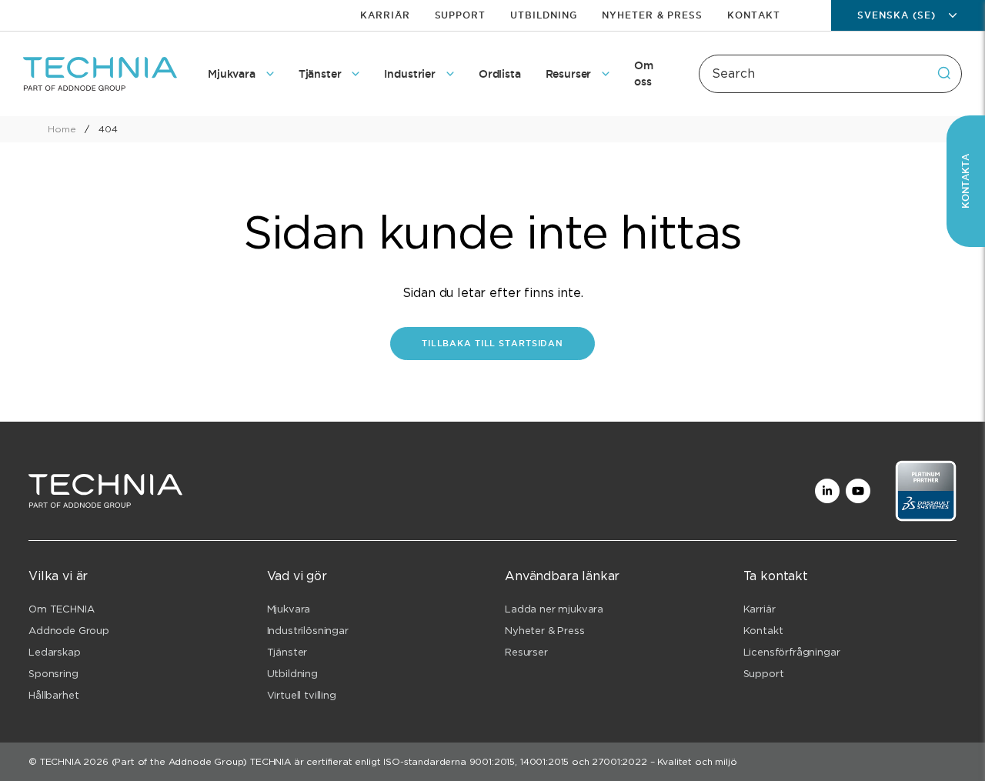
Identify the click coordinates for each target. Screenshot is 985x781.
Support (460, 15)
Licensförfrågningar (791, 652)
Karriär (385, 15)
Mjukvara (289, 609)
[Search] (944, 73)
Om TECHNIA (61, 609)
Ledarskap (54, 652)
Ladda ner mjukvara (554, 609)
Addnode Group (68, 630)
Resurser (526, 652)
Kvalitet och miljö (696, 761)
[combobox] (830, 74)
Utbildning (543, 15)
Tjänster (287, 652)
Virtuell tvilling (301, 695)
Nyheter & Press (652, 15)
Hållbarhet (53, 695)
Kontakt (753, 15)
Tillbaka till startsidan (492, 343)
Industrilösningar (308, 630)
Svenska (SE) (896, 15)
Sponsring (53, 673)
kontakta (965, 181)
